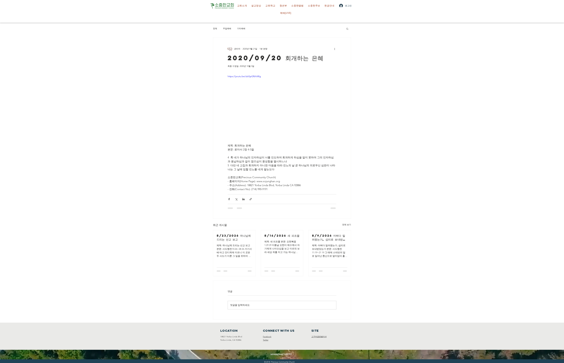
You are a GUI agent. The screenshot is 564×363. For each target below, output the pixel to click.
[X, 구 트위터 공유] (236, 199)
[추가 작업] (334, 49)
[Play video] (282, 105)
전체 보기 (346, 224)
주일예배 (227, 28)
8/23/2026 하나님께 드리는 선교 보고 (234, 237)
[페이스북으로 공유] (229, 199)
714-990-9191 (287, 356)
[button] (270, 6)
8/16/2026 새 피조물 (281, 235)
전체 (215, 28)
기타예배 (241, 28)
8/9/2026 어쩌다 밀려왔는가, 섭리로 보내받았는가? (328, 237)
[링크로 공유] (250, 199)
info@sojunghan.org (276, 356)
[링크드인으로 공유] (243, 199)
